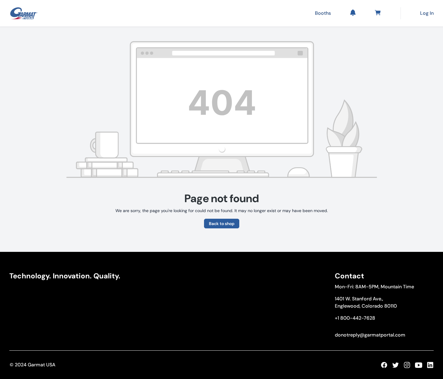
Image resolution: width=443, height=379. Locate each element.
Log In (427, 13)
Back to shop (221, 223)
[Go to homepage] (23, 13)
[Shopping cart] (379, 13)
